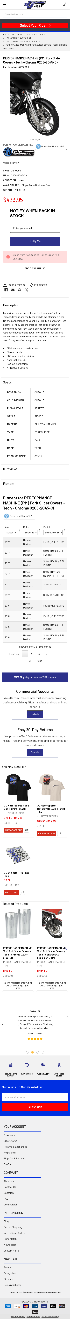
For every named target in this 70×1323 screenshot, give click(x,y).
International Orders (14, 1232)
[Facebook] (6, 290)
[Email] (13, 290)
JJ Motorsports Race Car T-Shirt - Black (16, 807)
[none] (35, 104)
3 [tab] (37, 1052)
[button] (35, 268)
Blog (6, 1221)
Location (9, 1192)
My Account (10, 1134)
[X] (26, 290)
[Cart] (65, 4)
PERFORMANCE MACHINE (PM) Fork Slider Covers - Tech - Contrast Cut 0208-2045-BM (51, 952)
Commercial (10, 1204)
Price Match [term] (40, 284)
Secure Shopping (13, 1227)
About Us (9, 1180)
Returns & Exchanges (15, 1146)
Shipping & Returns (14, 1158)
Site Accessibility (50, 1316)
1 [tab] (27, 1052)
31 (29, 660)
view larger (35, 139)
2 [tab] (32, 1052)
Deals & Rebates (12, 1284)
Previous (4, 950)
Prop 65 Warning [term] (16, 284)
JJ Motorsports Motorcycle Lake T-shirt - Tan (51, 809)
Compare (26, 830)
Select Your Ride (32, 25)
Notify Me (35, 241)
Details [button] (35, 714)
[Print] (20, 290)
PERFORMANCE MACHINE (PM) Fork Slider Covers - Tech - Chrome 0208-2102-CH (17, 952)
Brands (7, 1267)
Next (39, 660)
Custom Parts (11, 1250)
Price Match (10, 1238)
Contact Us (10, 1186)
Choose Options (13, 830)
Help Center (10, 1152)
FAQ (6, 1198)
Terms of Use (33, 1316)
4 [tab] (43, 1052)
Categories (10, 1273)
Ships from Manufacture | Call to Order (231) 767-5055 (18, 986)
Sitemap (8, 1279)
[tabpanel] (35, 1026)
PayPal (7, 1164)
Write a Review (11, 162)
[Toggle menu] (4, 4)
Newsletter (10, 1244)
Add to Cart (11, 892)
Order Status (10, 1140)
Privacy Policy (18, 1316)
